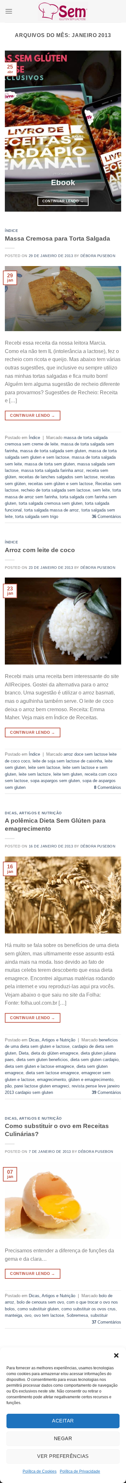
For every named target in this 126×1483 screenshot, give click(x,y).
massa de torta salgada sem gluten (53, 450)
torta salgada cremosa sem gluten (50, 503)
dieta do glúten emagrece (54, 1053)
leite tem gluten (67, 774)
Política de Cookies (40, 1471)
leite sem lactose (44, 767)
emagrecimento (51, 1079)
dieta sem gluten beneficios (42, 1059)
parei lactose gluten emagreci (41, 1086)
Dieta (23, 1053)
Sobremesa (77, 1315)
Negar (63, 1438)
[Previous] (15, 131)
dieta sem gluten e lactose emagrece (39, 1066)
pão (8, 1086)
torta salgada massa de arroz (51, 510)
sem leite (101, 490)
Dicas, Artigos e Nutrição (33, 813)
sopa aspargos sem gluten (55, 780)
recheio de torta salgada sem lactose (55, 490)
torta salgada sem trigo (36, 516)
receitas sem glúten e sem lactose (60, 483)
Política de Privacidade (80, 1471)
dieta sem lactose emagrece (52, 1072)
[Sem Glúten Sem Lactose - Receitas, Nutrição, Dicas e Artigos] (63, 11)
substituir (99, 1315)
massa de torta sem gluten (50, 464)
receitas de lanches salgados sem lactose (58, 476)
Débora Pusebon (98, 256)
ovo (28, 1315)
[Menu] (9, 11)
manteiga (13, 1315)
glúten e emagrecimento (90, 1079)
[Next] (111, 131)
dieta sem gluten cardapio (94, 1059)
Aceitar (63, 1420)
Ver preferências (63, 1456)
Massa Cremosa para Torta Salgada (57, 238)
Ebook (63, 182)
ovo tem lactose (49, 1315)
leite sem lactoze (35, 774)
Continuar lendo (63, 201)
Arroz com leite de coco (40, 550)
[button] (116, 1355)
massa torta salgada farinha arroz (52, 470)
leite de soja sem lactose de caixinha (67, 761)
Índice (11, 231)
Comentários (106, 516)
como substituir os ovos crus (88, 1308)
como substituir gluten (38, 1308)
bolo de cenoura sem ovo (40, 1302)
